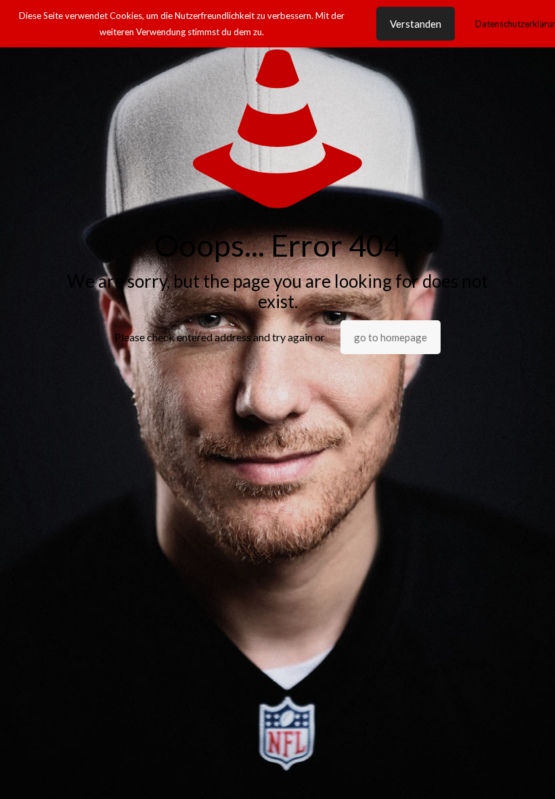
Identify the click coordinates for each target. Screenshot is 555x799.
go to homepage (390, 337)
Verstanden (415, 24)
